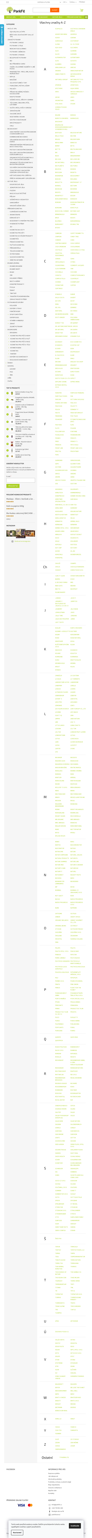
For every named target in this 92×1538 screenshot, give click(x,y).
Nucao (56, 899)
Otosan (57, 929)
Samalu (57, 1128)
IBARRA (56, 579)
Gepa (56, 464)
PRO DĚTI (12, 89)
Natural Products (61, 858)
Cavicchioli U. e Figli (77, 250)
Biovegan (57, 189)
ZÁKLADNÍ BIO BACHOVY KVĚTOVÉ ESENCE (20, 141)
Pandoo (57, 955)
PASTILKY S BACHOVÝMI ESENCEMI (20, 150)
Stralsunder (74, 1210)
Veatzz (56, 1343)
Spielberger (58, 1204)
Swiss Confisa (59, 1230)
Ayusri (72, 104)
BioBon (72, 169)
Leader (72, 692)
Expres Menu (74, 382)
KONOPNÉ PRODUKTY (16, 284)
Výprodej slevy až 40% (16, 32)
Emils (71, 358)
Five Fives (57, 425)
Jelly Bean (73, 609)
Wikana (72, 1404)
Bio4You (57, 169)
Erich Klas (58, 368)
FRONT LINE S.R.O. (76, 448)
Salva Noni (58, 1121)
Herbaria (73, 525)
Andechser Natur (76, 71)
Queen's (57, 1037)
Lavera (72, 689)
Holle (56, 541)
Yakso (56, 1427)
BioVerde (73, 189)
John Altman (59, 612)
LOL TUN (72, 729)
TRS (55, 1310)
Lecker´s (57, 699)
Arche (56, 97)
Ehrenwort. (58, 352)
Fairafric (57, 393)
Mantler (57, 777)
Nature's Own (59, 868)
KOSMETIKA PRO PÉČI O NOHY (19, 336)
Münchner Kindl (75, 826)
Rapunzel (73, 1054)
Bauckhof (58, 122)
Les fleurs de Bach (61, 709)
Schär (56, 1160)
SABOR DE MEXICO (60, 1106)
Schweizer (58, 1169)
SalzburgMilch (75, 1124)
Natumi (72, 852)
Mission (57, 801)
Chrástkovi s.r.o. (76, 570)
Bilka (56, 156)
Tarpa (72, 1253)
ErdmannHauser (60, 365)
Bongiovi (73, 199)
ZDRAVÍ (11, 324)
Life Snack (73, 712)
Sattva (72, 1138)
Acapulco (57, 29)
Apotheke (58, 88)
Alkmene (73, 51)
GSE (55, 484)
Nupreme (73, 908)
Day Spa (57, 301)
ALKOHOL (10, 366)
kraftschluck (75, 660)
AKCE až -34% (11, 29)
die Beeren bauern (60, 314)
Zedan (56, 1443)
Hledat (54, 10)
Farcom (57, 399)
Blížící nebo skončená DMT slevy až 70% (21, 36)
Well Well (73, 1391)
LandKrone (74, 682)
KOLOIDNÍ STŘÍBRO (15, 278)
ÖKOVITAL (57, 939)
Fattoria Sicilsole (76, 399)
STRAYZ (72, 1214)
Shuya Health (59, 1156)
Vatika (72, 1340)
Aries (71, 97)
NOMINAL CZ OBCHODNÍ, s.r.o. (75, 891)
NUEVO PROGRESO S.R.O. (76, 903)
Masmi (56, 784)
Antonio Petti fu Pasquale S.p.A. (76, 80)
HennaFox (57, 521)
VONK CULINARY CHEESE (59, 1377)
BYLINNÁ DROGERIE (15, 266)
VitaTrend (58, 1363)
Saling (72, 1109)
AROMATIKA (58, 100)
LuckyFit (73, 745)
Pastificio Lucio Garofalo (60, 968)
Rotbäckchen (75, 1097)
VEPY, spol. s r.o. (76, 1350)
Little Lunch (58, 725)
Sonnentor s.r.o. (60, 1194)
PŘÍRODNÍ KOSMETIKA (14, 209)
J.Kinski (57, 598)
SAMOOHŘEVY (13, 203)
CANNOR (57, 240)
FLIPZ (71, 425)
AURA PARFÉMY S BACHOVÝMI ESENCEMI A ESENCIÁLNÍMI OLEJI (22, 133)
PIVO (10, 372)
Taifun (56, 1247)
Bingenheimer (74, 156)
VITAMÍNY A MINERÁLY (16, 320)
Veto (56, 1353)
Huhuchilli (58, 554)
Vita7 (71, 1356)
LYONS (72, 749)
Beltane (72, 136)
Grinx (71, 477)
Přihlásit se (12, 486)
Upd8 (56, 1321)
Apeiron (57, 85)
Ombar (56, 917)
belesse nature (75, 133)
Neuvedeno (73, 881)
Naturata (73, 858)
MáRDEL (72, 777)
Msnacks (73, 823)
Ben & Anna (58, 143)
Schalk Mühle (74, 1156)
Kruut (56, 667)
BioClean (57, 172)
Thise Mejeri (74, 1278)
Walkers (73, 1384)
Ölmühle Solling (76, 939)
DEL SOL (57, 307)
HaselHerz (58, 511)
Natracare (58, 852)
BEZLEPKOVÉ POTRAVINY (17, 58)
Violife (56, 1356)
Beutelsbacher (75, 149)
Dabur (72, 294)
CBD (10, 275)
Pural (72, 1027)
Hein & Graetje (59, 518)
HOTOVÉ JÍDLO (11, 181)
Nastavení (16, 1532)
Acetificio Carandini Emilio (77, 30)
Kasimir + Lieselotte (61, 631)
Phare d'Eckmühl (76, 981)
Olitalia (72, 913)
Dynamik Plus (74, 336)
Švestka (57, 1238)
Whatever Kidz (75, 1397)
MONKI (56, 809)
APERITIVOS (74, 85)
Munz (56, 829)
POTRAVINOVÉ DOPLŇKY (15, 302)
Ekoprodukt (74, 352)
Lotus (56, 739)
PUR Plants (58, 1027)
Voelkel (72, 1373)
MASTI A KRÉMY (14, 281)
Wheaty (57, 1401)
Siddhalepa (74, 1169)
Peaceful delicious (61, 972)
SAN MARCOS (74, 1131)
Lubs (56, 742)
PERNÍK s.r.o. (58, 981)
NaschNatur (58, 848)
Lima (71, 715)
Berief (56, 146)
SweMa (72, 1227)
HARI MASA (73, 499)
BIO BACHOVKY (11, 129)
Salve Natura (74, 1121)
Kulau (72, 667)
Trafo (72, 1303)
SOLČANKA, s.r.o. (60, 1187)
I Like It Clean (59, 576)
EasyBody (57, 342)
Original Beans (59, 926)
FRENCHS (57, 445)
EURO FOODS (74, 372)
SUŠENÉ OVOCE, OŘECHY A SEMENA (20, 100)
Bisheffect (58, 196)
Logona (57, 729)
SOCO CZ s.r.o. (59, 1181)
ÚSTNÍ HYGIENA (14, 254)
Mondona (73, 804)
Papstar (73, 955)
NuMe (56, 908)
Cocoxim (73, 272)
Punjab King (74, 1024)
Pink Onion (73, 984)
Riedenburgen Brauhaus (59, 1079)
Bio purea (73, 166)
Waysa (56, 1387)
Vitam (56, 1360)
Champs (72, 563)
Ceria (71, 259)
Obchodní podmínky (54, 1479)
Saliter (57, 1112)
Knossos (57, 650)
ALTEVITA (73, 61)
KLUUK (72, 644)
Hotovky (73, 548)
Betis (71, 146)
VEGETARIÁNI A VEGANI (16, 117)
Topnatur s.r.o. (75, 1294)
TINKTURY (12, 293)
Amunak (57, 71)
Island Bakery (59, 592)
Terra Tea (58, 1263)
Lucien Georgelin (76, 742)
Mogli (72, 801)
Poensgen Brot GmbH (60, 994)
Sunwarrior (74, 1220)
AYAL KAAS (57, 104)
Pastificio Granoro (61, 961)
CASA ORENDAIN (59, 247)
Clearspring (58, 265)
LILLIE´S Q (57, 715)
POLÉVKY (12, 190)
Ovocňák (57, 932)
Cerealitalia (74, 253)
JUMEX (72, 619)
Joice (71, 612)
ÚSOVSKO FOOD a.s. (61, 1332)
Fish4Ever (57, 419)
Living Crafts (74, 725)
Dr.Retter (58, 333)
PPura (56, 1002)
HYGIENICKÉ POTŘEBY (16, 224)
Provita (72, 1012)
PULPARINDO (58, 1024)
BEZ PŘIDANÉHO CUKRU (16, 64)
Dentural (57, 311)
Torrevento (59, 1303)
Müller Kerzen (59, 826)
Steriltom (58, 1207)
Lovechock (74, 739)
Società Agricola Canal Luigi (76, 1176)
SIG (55, 1172)
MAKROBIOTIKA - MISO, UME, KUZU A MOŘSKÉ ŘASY (21, 73)
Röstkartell (59, 1097)
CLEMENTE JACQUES (76, 265)
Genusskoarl (74, 460)
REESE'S (72, 1057)
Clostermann (59, 269)
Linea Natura (74, 719)
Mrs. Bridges (59, 823)
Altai (56, 61)
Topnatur (58, 1294)
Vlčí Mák (73, 1370)
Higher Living (59, 531)
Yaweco (72, 1427)
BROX (56, 218)
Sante (56, 1138)
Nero (71, 878)
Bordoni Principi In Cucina (76, 203)
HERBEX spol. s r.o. (61, 528)
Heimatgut (73, 515)
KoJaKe (57, 653)
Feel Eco (73, 403)
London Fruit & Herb (77, 732)
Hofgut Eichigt (75, 534)
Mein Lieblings (75, 787)
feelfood (57, 406)
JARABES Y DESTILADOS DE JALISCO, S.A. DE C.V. (61, 603)
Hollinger (73, 541)
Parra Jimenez (59, 958)
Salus (72, 1115)
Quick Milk (73, 1037)
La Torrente (74, 679)
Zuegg (56, 1446)
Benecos (73, 143)
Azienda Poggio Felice (60, 108)
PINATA (56, 984)
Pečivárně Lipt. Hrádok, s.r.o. (75, 973)
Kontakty (50, 1493)
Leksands (73, 702)
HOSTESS (73, 544)
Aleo (56, 51)
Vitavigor (73, 1363)
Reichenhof (58, 1060)
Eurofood (58, 375)
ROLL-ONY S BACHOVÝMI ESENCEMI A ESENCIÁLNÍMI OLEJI (21, 154)
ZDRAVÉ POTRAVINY (13, 40)
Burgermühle (74, 221)
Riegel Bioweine (75, 1078)
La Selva (57, 679)
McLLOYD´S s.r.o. (60, 787)
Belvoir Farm (74, 139)
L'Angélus (57, 675)
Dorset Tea (58, 323)
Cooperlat (74, 278)
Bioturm (73, 186)
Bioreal (57, 186)
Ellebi (56, 358)
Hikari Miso (74, 531)
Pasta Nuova (74, 958)
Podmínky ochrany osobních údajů (58, 1482)
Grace (56, 474)
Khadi (56, 638)
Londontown (59, 735)
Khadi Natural (75, 638)
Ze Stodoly (74, 1439)
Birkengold (74, 192)
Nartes (57, 845)
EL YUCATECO (58, 355)
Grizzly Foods (59, 480)
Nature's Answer (76, 865)
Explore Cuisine (60, 382)
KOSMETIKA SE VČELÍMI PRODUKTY (20, 236)
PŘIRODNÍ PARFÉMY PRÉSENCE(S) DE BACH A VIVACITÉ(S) (21, 146)
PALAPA (56, 948)
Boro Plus (73, 208)
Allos (56, 54)
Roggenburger (59, 1087)
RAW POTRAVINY (14, 97)
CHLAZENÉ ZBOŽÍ (14, 114)
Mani (71, 774)
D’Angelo (57, 294)
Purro (72, 1031)
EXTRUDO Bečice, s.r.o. (60, 386)
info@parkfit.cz (56, 1505)
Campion (57, 237)
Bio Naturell (59, 162)
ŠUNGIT (11, 290)
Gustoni (73, 484)
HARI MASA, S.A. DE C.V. (61, 505)
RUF (71, 1100)
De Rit (72, 301)
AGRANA (72, 38)
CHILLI (11, 126)
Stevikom (73, 1207)
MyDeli (72, 833)
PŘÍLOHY (11, 196)
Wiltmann (57, 1407)
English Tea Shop (76, 362)
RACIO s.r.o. (58, 1050)
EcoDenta (57, 345)
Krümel (72, 663)
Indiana (72, 586)
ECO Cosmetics (75, 342)
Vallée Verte (59, 1340)
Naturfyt (57, 871)
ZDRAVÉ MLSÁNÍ (14, 111)
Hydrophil (58, 558)
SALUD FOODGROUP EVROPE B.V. (61, 1116)
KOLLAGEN (12, 305)
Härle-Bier (58, 508)
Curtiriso (58, 288)
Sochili (56, 1184)
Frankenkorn (74, 435)
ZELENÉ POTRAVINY (15, 326)
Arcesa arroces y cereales (76, 93)
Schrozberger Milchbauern (75, 1164)
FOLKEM (72, 428)
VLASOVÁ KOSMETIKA (16, 257)
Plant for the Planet (75, 989)
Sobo (56, 1175)
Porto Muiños (59, 999)
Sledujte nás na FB (57, 1511)
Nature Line (74, 861)
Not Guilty (58, 896)
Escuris (57, 372)
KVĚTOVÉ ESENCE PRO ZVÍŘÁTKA (20, 175)
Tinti (71, 1284)
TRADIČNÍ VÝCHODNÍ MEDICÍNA (18, 296)
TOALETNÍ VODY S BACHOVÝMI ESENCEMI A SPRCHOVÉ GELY (19, 171)
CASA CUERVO (74, 243)
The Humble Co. (75, 1272)
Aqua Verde (74, 88)
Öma (55, 942)
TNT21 (72, 1291)
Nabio (56, 842)
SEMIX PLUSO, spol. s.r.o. (76, 1145)
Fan (71, 396)
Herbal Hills (74, 521)
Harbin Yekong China (77, 496)
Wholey (57, 1404)
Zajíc (56, 1439)
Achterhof (74, 41)
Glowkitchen (74, 464)
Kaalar (56, 628)
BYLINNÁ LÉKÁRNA (12, 263)
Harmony (73, 508)
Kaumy (56, 635)
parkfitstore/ (55, 1515)
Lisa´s (72, 722)
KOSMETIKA (13, 351)
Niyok (72, 887)
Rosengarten (75, 1093)
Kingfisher (58, 641)
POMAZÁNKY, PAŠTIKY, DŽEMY (19, 86)
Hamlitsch (58, 493)
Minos (56, 797)
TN (55, 1291)
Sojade (72, 1184)
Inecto (56, 589)
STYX (56, 1217)
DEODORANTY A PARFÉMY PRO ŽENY (21, 221)
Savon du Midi (59, 1141)
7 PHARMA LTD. (63, 1457)
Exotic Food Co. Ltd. (61, 378)
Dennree (73, 307)
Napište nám (51, 1490)
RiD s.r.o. (73, 1075)
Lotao (72, 735)
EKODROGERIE (11, 329)
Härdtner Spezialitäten (59, 500)
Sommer (57, 1191)
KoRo (56, 660)
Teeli (56, 1257)
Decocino (73, 304)
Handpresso (58, 496)
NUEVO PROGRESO (76, 899)
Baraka (72, 115)
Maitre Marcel (75, 767)
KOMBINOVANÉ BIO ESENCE (18, 137)
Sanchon (73, 1134)
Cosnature (58, 285)
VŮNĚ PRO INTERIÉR (15, 260)
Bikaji (72, 152)
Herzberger (74, 528)
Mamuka (57, 774)
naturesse (73, 868)
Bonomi (57, 202)
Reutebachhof (59, 1071)
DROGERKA (12, 333)
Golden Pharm (75, 467)
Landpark (57, 686)
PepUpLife (73, 978)
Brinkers (73, 214)
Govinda (73, 470)
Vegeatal (73, 1343)
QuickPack (58, 1040)
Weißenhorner (60, 1391)
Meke (56, 791)
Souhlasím (74, 1526)
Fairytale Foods (60, 396)
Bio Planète (58, 166)
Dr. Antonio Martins (61, 326)
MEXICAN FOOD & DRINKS (17, 49)
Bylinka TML (74, 224)
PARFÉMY (12, 354)
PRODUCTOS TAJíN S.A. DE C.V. (60, 1013)
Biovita (57, 192)
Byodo (56, 228)
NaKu (71, 842)
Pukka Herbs (74, 1021)
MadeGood (73, 761)
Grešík (56, 477)
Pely (55, 978)
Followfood (59, 431)
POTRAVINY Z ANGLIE (16, 43)
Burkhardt (58, 224)
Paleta (72, 948)
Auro (71, 100)
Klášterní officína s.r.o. (61, 645)
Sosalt (72, 1194)
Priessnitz (58, 1005)
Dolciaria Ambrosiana (74, 318)
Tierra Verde (74, 1281)
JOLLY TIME (58, 616)
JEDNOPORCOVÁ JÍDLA (16, 187)
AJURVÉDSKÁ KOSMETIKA (17, 212)
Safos (72, 1106)
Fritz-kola (73, 445)
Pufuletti (73, 1017)
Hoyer (56, 551)
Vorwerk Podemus (76, 1376)
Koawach (73, 650)
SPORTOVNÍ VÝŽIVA (15, 314)
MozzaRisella (75, 816)
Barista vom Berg (60, 118)
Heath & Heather (60, 515)
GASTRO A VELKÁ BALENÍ (17, 120)
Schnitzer (58, 1163)
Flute (56, 428)
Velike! (56, 1350)
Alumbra (57, 64)
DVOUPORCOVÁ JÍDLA (16, 184)
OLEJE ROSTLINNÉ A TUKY (17, 83)
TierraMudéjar (59, 1284)
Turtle (72, 1310)
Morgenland (59, 813)
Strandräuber (59, 1214)
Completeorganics (77, 275)
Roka (71, 1087)
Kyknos (57, 670)
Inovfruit (73, 589)
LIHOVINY (12, 369)
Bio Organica (74, 162)
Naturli (72, 871)
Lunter (56, 749)
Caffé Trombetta (76, 233)
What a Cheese (59, 1397)
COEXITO (57, 275)
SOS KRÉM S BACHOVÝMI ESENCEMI (20, 167)
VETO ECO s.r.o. (75, 1353)
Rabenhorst (74, 1047)
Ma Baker (57, 757)
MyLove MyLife (59, 836)
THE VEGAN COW (59, 1278)
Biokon (57, 179)
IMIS (71, 582)
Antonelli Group (60, 79)
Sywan (72, 1230)
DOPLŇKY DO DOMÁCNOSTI (18, 357)
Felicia (56, 409)
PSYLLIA (11, 287)
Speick (56, 1200)
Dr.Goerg (73, 329)
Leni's (71, 705)
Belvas (56, 139)
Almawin (73, 54)
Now (71, 896)
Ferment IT (74, 409)
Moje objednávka (53, 1485)
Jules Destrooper (61, 619)
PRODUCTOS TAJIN (76, 1009)
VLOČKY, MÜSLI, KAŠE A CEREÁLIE (20, 108)
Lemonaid (57, 705)
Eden (71, 348)
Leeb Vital (73, 699)
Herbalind (57, 525)
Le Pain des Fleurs (60, 692)
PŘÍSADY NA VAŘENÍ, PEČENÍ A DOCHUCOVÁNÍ (18, 93)
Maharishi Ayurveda (61, 764)
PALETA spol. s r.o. (61, 951)
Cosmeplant (74, 282)
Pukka (56, 1021)
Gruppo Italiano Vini (77, 480)
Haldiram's (73, 489)
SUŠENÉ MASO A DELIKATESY (18, 199)
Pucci (56, 1017)
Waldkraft (58, 1384)
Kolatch (73, 653)
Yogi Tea (57, 1430)
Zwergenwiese (59, 1449)
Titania (57, 1287)
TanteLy (57, 1250)
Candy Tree (74, 237)
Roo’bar (73, 1090)
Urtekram (73, 1321)
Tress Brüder (75, 1306)
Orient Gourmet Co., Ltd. (76, 921)
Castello (57, 250)
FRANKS (57, 438)
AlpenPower (74, 57)
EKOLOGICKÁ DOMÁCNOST (18, 360)
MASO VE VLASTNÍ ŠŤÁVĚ (17, 193)
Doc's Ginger (59, 317)
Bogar (72, 196)
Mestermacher (75, 794)
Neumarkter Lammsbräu (58, 882)
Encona (57, 362)
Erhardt (73, 365)
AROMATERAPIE (14, 215)
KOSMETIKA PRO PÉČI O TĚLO (19, 345)
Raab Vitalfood (60, 1047)
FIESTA (56, 413)
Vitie (56, 1366)
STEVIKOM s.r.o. (60, 1210)
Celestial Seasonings (58, 254)
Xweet (72, 1419)
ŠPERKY (9, 363)
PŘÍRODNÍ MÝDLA (14, 248)
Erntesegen (74, 368)
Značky (9, 381)
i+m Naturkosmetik (77, 576)
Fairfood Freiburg (76, 393)
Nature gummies (60, 861)
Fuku (56, 455)
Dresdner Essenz (60, 336)
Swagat (72, 1224)
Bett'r (56, 149)
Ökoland (57, 936)
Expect (72, 378)
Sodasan (73, 1181)
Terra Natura (75, 1260)
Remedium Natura (76, 1068)
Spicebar (73, 1200)
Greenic (72, 474)
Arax (56, 92)
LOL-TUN (57, 732)
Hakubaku (57, 489)
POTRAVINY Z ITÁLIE (15, 46)
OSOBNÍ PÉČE (13, 239)
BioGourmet (74, 176)
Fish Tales (73, 416)
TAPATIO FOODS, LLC (77, 1250)
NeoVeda (57, 878)
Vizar (56, 1370)
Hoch (56, 538)
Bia (55, 152)
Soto (56, 1197)
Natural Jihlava (75, 855)
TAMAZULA (73, 1247)
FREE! (56, 441)
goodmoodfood (60, 470)
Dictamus (73, 311)
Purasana (57, 1031)
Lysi (55, 752)
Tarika (56, 1253)
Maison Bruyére (60, 767)
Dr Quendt (73, 323)
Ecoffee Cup (74, 345)
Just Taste (58, 622)
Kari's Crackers (75, 628)
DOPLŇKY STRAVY (15, 308)
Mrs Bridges (74, 819)
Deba (56, 304)
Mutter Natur (75, 829)
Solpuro (73, 1187)
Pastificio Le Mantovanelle (75, 962)
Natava (72, 848)
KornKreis (73, 657)
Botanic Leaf (74, 211)
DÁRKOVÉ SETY (14, 218)
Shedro (57, 1153)
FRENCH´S (73, 441)
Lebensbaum (58, 695)
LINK (55, 722)
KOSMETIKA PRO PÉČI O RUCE (19, 342)
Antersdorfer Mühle (75, 75)
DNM (71, 314)
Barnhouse (74, 118)
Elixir (71, 355)
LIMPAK (56, 719)
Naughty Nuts (75, 875)
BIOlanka (73, 179)
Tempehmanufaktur (77, 1257)
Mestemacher (59, 794)
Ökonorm (73, 936)
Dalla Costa (58, 297)
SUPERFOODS (13, 317)
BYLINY (11, 272)
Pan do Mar (74, 951)
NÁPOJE (11, 77)
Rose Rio (57, 1093)
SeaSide (72, 1141)
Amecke (72, 67)
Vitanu (72, 1360)
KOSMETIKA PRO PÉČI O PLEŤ (19, 339)
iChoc (72, 579)
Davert (72, 297)
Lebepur (72, 695)
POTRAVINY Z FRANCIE (16, 55)
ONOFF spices (74, 917)
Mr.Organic (58, 819)
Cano (71, 240)
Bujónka (57, 221)
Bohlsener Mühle (60, 199)
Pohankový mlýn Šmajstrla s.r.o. (76, 994)
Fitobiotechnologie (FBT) (77, 420)
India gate (58, 586)
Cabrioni (57, 233)
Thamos (73, 1266)
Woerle (72, 1407)
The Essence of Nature (60, 1273)
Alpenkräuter (59, 57)
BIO (10, 61)
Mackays (73, 757)
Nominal (57, 890)
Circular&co (59, 262)
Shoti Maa (73, 1153)
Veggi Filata (58, 1346)
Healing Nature (75, 511)
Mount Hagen (59, 816)
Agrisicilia (58, 41)
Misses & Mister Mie (77, 797)
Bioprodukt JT (75, 182)
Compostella (59, 278)
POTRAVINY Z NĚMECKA (16, 52)
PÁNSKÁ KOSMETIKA (15, 242)
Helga (72, 518)
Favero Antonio (60, 403)
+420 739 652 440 (56, 1508)
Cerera (56, 259)
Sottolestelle (75, 1197)
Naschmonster (75, 845)
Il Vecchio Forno (60, 582)
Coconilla (58, 272)
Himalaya (57, 534)
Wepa (56, 1394)
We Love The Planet (77, 1387)
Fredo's (72, 438)
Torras (57, 1297)
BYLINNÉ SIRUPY (14, 269)
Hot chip (57, 548)
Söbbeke (73, 1172)
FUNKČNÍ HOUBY (14, 311)
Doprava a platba (43, 2)
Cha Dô (56, 563)
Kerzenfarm (74, 635)
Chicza (56, 567)
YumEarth (73, 1430)
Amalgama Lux (59, 67)
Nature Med (58, 865)
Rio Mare (73, 1083)
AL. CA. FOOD (74, 44)
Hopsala (57, 544)
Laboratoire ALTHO (61, 682)
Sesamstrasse (59, 1150)
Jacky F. (72, 598)
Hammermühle (75, 493)
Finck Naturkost (76, 413)
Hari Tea (73, 505)
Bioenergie (58, 176)
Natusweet (58, 875)
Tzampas (57, 1313)
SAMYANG (57, 1131)
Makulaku (57, 771)
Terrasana (74, 1263)
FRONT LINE (58, 448)
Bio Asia (57, 159)
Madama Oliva (59, 761)
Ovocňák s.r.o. (75, 932)
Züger (72, 1446)
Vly (55, 1373)
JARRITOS (73, 601)
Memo (72, 791)
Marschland (58, 781)
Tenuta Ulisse (59, 1260)
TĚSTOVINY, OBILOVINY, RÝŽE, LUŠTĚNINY (19, 104)
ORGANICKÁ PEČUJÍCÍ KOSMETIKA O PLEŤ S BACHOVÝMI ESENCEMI (21, 159)
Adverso (73, 34)
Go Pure (57, 467)
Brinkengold (59, 214)
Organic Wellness (61, 920)
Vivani (72, 1366)
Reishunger (58, 1068)
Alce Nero (73, 47)
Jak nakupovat (52, 1476)
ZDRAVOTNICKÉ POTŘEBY (17, 299)
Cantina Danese (60, 243)
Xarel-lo (57, 1419)
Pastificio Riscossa (77, 967)
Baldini (56, 115)
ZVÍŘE (8, 378)
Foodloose (58, 435)
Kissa (71, 641)
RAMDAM (57, 1054)
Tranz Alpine (59, 1306)
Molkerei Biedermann (58, 805)
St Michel (73, 1204)
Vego (71, 1346)
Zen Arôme (73, 1443)
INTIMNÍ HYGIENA (14, 348)
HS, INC (72, 551)
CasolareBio (74, 247)
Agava (56, 38)
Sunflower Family (76, 1217)
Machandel (74, 764)
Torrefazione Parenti (75, 1298)
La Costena (74, 675)
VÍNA (10, 375)
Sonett (72, 1191)
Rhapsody (73, 1071)
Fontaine (73, 431)
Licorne (57, 712)
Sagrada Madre (60, 1109)
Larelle (72, 686)
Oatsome (57, 913)
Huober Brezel (75, 554)
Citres (72, 262)
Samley (72, 1128)
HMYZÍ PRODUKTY (15, 123)
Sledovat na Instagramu (21, 541)
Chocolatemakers (76, 567)
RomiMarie (58, 1090)
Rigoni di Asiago (60, 1083)
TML (71, 1287)
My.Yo (56, 833)
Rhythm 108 (58, 1075)
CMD (71, 269)
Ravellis (57, 1057)
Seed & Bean (58, 1144)
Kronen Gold (59, 663)
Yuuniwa (57, 1433)
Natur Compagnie (60, 855)
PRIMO (56, 1009)
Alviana (72, 64)
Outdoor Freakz (76, 929)
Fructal (57, 451)
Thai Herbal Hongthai (58, 1267)
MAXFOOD (73, 784)
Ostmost (73, 926)
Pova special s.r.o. (76, 999)
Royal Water (59, 1100)
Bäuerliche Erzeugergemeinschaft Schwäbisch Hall (63, 127)
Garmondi (57, 460)
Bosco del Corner (61, 211)
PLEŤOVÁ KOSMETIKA (16, 245)
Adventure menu (60, 34)
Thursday (57, 1281)
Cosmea (57, 282)
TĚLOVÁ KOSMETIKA (15, 251)
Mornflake (74, 813)
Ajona (56, 44)
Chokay (57, 570)
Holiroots (74, 538)
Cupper (72, 285)
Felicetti (73, 406)
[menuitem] (10, 17)
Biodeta (72, 172)
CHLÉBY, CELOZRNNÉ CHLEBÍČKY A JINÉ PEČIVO (21, 68)
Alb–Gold (57, 47)
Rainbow (73, 1050)
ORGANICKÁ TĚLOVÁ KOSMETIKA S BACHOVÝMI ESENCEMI (20, 163)
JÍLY (10, 227)
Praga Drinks (74, 1002)
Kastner (73, 631)
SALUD (72, 1112)
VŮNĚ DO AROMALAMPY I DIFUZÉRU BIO (21, 178)
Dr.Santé (73, 333)
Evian (71, 375)
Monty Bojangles (76, 809)
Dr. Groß (73, 326)
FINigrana (57, 416)
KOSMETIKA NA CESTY (16, 230)
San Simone (58, 1134)
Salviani (57, 1124)
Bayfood (57, 133)
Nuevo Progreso (60, 902)
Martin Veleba (75, 781)
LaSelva (57, 689)
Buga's (72, 218)
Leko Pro (57, 702)
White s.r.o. (74, 1401)
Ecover (57, 348)
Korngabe (58, 657)
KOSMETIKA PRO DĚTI (16, 233)
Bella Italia (58, 136)
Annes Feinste (59, 74)
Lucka (56, 745)
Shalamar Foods (76, 1150)
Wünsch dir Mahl (60, 1411)
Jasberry (57, 609)
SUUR (56, 1224)
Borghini (57, 208)
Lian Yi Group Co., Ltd (77, 709)
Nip (55, 887)
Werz (71, 1394)
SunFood (57, 1220)
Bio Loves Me (74, 159)
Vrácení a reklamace (54, 1488)
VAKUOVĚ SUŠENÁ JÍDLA (17, 206)
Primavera (73, 1005)
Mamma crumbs (75, 771)
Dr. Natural (58, 329)
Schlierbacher (75, 1160)
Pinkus (56, 988)
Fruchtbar (74, 451)
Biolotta (57, 182)
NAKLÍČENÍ (12, 80)
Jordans (73, 616)
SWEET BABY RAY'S (60, 1227)
